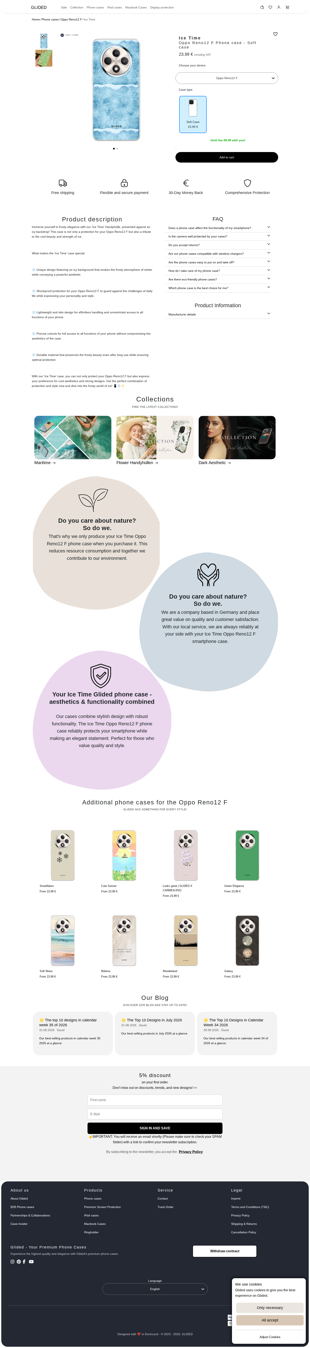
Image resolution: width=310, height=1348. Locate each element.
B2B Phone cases (22, 1207)
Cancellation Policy (243, 1232)
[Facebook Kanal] (25, 1262)
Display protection (162, 7)
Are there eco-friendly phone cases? (192, 279)
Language (155, 1280)
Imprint (235, 1198)
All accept (270, 1320)
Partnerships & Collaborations (30, 1215)
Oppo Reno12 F (71, 19)
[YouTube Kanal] (31, 1262)
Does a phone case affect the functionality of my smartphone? (209, 228)
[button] (114, 148)
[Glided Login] (279, 8)
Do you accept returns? (184, 245)
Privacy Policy (191, 1152)
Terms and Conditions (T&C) (250, 1207)
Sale (64, 7)
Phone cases (95, 7)
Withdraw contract (224, 1251)
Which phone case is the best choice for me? (198, 288)
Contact (163, 1198)
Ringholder (91, 1232)
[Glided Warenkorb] (287, 8)
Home (36, 19)
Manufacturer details (182, 314)
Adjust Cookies (270, 1337)
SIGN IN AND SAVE (155, 1128)
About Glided (19, 1198)
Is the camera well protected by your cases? (197, 236)
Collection (76, 7)
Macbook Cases (136, 7)
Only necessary (270, 1308)
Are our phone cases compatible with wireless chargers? (206, 253)
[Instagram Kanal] (13, 1262)
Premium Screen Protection (102, 1207)
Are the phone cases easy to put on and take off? (201, 262)
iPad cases (114, 7)
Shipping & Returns (244, 1223)
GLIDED (39, 7)
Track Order (166, 1207)
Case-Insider (19, 1223)
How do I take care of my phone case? (194, 270)
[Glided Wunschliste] (262, 8)
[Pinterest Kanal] (19, 1262)
